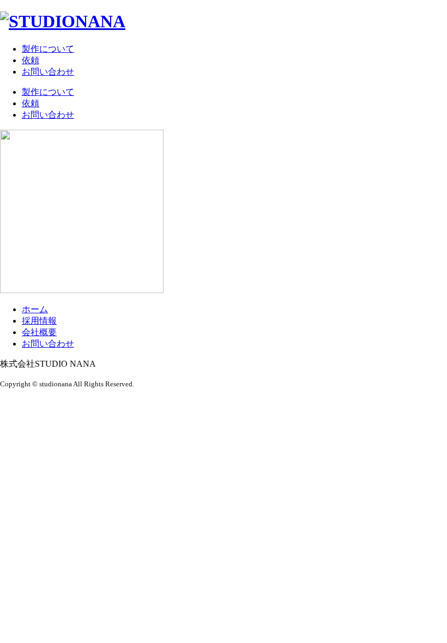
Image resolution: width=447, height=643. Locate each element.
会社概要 (39, 332)
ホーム (35, 309)
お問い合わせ (48, 71)
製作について (48, 48)
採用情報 (39, 320)
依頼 (30, 60)
